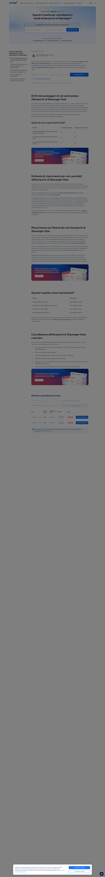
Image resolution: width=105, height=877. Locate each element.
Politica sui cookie (60, 870)
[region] (52, 869)
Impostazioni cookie (79, 871)
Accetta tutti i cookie (79, 867)
